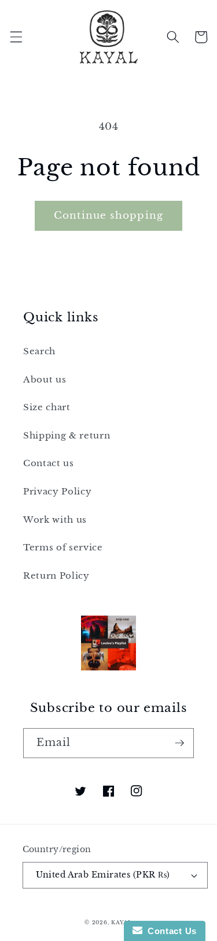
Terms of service (63, 547)
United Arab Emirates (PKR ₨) (103, 874)
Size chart (47, 407)
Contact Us (169, 931)
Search (39, 351)
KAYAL (122, 922)
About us (44, 379)
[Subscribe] (179, 743)
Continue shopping (108, 215)
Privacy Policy (57, 491)
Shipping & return (66, 435)
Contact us (48, 463)
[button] (16, 37)
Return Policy (56, 575)
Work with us (55, 519)
